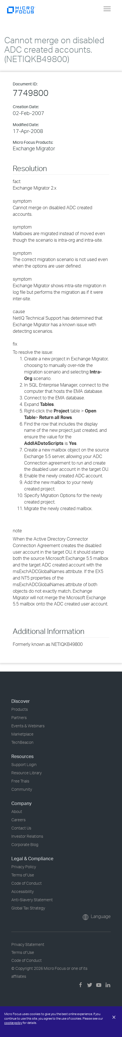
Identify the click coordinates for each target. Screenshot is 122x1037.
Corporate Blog (24, 844)
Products (19, 709)
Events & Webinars (28, 725)
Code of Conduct (26, 883)
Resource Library (26, 772)
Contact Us (21, 828)
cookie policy (13, 1023)
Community (21, 789)
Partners (19, 717)
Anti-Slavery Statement (32, 899)
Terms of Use (22, 874)
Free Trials (20, 781)
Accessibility (22, 891)
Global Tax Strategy (28, 907)
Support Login (24, 764)
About (16, 811)
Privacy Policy (23, 866)
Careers (18, 819)
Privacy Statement (27, 944)
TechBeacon (22, 742)
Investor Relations (27, 836)
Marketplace (22, 734)
